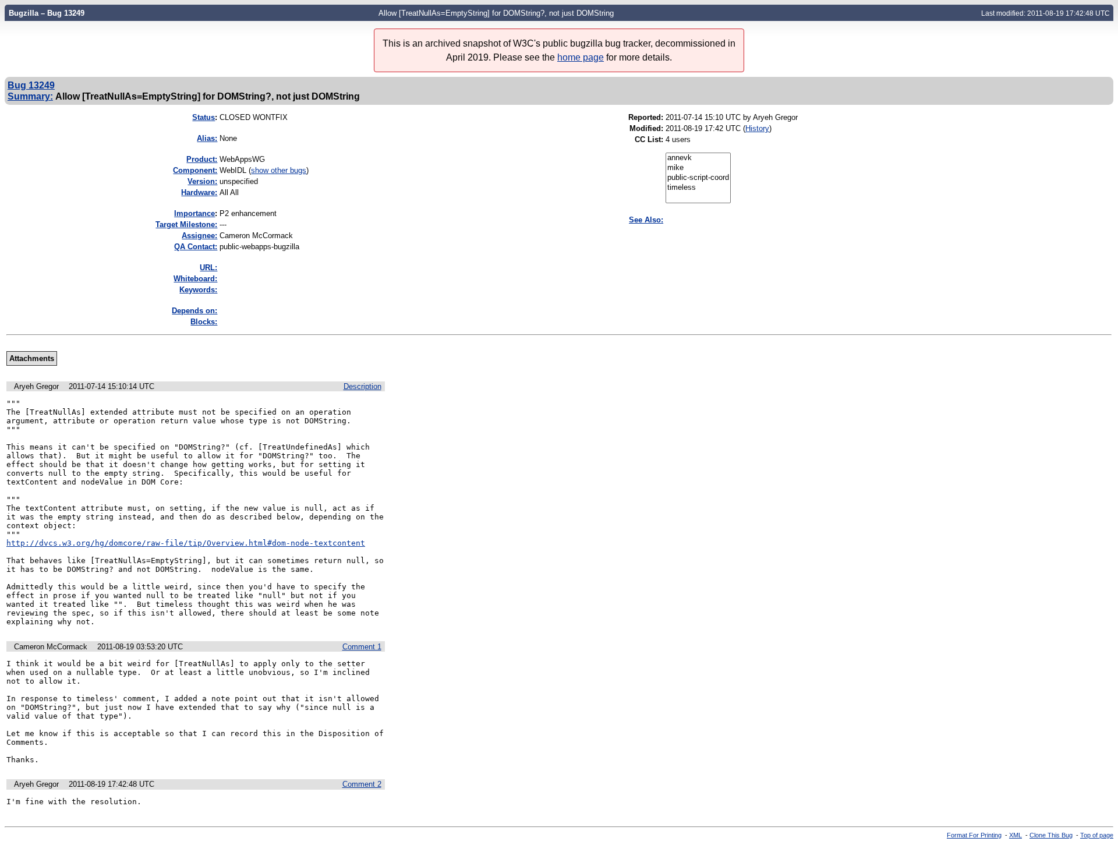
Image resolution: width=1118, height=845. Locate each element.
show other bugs (278, 170)
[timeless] (698, 188)
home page (580, 57)
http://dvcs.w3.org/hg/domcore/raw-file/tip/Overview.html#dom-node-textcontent (185, 543)
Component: (195, 170)
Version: (202, 181)
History (757, 128)
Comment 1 (361, 646)
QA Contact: (195, 246)
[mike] (698, 168)
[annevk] (698, 158)
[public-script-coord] (698, 178)
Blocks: (203, 321)
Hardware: (199, 192)
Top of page (1096, 835)
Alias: (207, 138)
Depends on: (194, 310)
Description (362, 386)
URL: (208, 267)
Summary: (30, 96)
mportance (194, 213)
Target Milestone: (186, 224)
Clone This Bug (1051, 835)
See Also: (646, 219)
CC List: (649, 139)
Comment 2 (361, 784)
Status (203, 117)
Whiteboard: (195, 278)
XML (1015, 835)
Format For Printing (974, 835)
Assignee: (199, 235)
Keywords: (198, 289)
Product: (201, 159)
